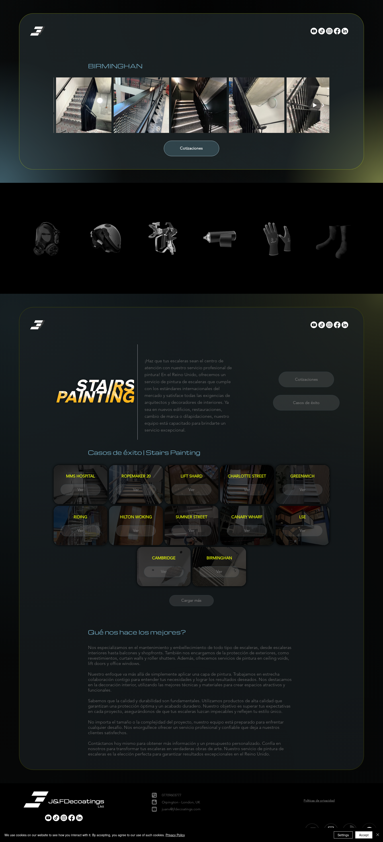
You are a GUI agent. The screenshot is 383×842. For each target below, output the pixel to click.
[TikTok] (321, 31)
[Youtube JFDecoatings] (314, 31)
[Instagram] (329, 31)
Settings (343, 835)
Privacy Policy (175, 835)
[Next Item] (323, 105)
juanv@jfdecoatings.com (181, 809)
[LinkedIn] (345, 31)
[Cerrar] (377, 834)
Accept (364, 835)
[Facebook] (337, 31)
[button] (38, 31)
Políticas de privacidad (319, 801)
